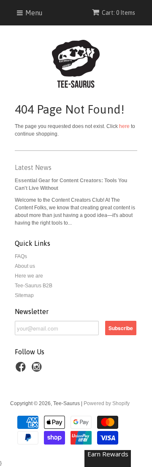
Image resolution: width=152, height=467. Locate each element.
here (124, 126)
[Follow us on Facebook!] (22, 369)
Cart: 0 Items (118, 12)
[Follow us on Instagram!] (38, 369)
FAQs (21, 256)
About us (25, 266)
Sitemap (24, 295)
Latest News (33, 167)
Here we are (29, 276)
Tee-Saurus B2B (33, 286)
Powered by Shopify (107, 403)
